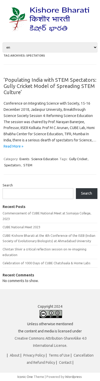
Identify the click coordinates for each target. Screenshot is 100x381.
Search (8, 185)
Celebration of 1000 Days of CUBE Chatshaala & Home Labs (47, 263)
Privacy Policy (34, 355)
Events (24, 159)
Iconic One (25, 376)
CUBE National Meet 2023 (21, 227)
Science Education (44, 159)
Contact (65, 362)
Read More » (13, 146)
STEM (27, 165)
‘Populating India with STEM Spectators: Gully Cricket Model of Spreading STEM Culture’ (50, 86)
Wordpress (73, 376)
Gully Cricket (78, 159)
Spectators (12, 165)
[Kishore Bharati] (50, 34)
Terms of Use (59, 355)
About (14, 355)
